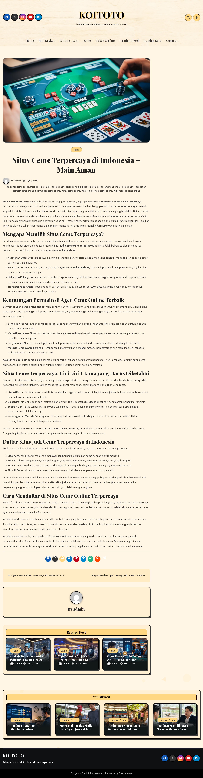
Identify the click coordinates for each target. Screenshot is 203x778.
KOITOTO (101, 14)
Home (30, 40)
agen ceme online (20, 187)
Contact (171, 40)
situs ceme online (71, 191)
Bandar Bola (152, 40)
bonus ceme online (41, 187)
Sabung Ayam (69, 40)
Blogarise (110, 773)
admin (17, 180)
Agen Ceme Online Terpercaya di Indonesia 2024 (37, 575)
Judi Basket (47, 40)
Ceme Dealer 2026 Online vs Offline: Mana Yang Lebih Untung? (124, 659)
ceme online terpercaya (65, 187)
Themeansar (125, 773)
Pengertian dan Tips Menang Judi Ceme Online (116, 575)
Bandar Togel (129, 40)
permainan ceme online (48, 191)
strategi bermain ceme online (97, 191)
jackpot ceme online (89, 187)
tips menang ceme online (127, 191)
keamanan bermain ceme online (118, 187)
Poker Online (105, 40)
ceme (87, 40)
